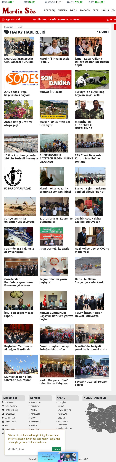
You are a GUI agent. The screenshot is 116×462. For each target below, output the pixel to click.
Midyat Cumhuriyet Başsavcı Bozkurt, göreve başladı (56, 316)
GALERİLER (10, 413)
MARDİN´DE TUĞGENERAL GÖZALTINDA (84, 125)
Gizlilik (61, 417)
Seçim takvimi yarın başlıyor (53, 281)
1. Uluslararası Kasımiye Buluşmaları (56, 220)
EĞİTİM (73, 10)
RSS (6, 425)
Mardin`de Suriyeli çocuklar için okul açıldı (91, 348)
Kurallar (62, 413)
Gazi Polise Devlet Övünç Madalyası (92, 250)
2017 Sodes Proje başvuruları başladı (17, 93)
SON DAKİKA (11, 406)
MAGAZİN (85, 10)
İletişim (61, 402)
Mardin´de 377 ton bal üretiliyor (55, 123)
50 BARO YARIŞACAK (17, 188)
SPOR (96, 10)
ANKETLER (10, 417)
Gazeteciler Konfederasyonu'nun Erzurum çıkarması (18, 282)
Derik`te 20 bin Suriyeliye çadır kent (89, 281)
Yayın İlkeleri (64, 410)
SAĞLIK (105, 10)
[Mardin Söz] (19, 10)
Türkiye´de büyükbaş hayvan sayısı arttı (89, 93)
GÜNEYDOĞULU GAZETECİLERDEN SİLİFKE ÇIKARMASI (56, 158)
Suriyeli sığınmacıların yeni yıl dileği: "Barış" (90, 190)
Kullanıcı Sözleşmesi (62, 423)
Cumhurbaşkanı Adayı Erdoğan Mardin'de (55, 348)
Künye (60, 406)
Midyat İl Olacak (51, 91)
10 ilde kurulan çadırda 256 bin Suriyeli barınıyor (21, 157)
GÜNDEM (62, 10)
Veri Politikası (64, 428)
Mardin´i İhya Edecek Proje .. (54, 60)
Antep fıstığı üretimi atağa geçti (18, 123)
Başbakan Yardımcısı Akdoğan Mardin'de (18, 348)
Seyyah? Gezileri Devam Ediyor (91, 383)
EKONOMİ (35, 421)
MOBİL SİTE (10, 421)
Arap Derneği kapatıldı (55, 248)
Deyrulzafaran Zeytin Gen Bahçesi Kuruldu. (19, 60)
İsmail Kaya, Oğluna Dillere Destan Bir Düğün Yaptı (92, 62)
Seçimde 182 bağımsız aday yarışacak (19, 250)
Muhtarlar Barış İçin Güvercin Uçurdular (18, 378)
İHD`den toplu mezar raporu (18, 314)
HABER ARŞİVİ (11, 410)
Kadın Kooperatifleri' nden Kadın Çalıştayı (54, 382)
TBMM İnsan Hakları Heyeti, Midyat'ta (89, 314)
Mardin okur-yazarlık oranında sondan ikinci (55, 190)
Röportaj (49, 10)
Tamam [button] (56, 449)
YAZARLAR (10, 402)
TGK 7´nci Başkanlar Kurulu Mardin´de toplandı (89, 158)
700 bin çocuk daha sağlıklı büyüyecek (88, 220)
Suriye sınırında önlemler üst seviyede (19, 220)
